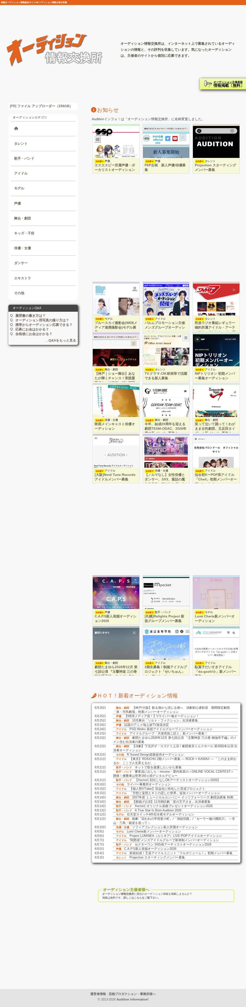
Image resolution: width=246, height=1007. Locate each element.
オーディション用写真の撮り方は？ (42, 320)
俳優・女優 (22, 248)
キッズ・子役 (24, 233)
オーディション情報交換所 (118, 893)
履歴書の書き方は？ (30, 315)
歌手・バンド (24, 158)
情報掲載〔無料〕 (229, 84)
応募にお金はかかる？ (32, 329)
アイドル (21, 173)
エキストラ (22, 278)
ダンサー (21, 263)
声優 (17, 203)
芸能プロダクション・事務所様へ (132, 994)
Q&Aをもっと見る (62, 340)
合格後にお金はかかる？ (33, 334)
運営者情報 (98, 994)
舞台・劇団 (22, 218)
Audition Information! (132, 999)
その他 (19, 293)
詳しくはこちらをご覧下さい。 (141, 897)
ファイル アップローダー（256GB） (45, 106)
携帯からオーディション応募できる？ (44, 325)
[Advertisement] (166, 228)
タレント (21, 143)
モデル (19, 188)
